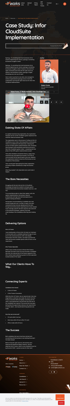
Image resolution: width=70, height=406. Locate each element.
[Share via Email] (61, 102)
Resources (13, 18)
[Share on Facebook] (51, 102)
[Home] (12, 4)
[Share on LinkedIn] (41, 102)
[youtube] (54, 371)
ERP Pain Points (42, 4)
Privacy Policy (25, 401)
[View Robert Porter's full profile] (54, 91)
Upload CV (29, 4)
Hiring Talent (36, 4)
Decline (61, 403)
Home (6, 18)
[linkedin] (51, 371)
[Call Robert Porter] (44, 91)
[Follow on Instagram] (56, 102)
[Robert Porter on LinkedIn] (41, 91)
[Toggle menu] (64, 3)
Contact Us (49, 4)
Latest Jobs (23, 4)
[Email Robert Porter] (48, 91)
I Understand (60, 397)
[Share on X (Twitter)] (46, 102)
